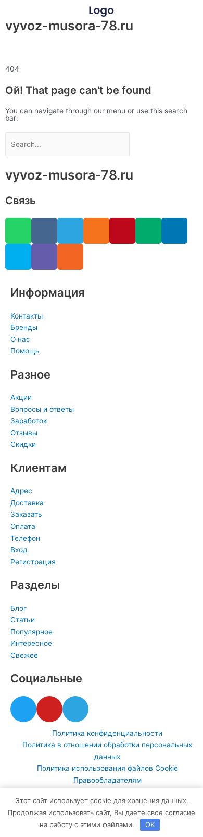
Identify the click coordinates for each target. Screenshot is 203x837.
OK (150, 824)
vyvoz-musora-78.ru (69, 25)
